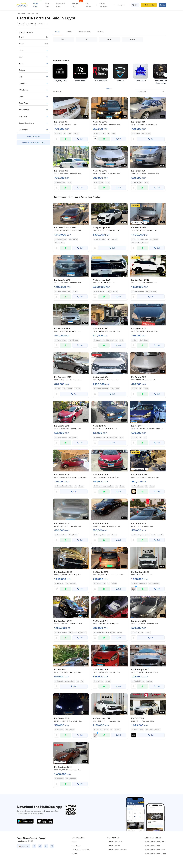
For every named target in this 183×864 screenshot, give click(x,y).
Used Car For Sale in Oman (155, 853)
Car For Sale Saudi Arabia (117, 849)
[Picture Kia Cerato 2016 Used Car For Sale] (71, 460)
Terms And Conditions (81, 849)
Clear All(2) (42, 24)
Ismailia (136, 632)
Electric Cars (77, 5)
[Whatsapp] (65, 139)
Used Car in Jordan (152, 845)
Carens (146, 340)
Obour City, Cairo (139, 535)
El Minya (137, 133)
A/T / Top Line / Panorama (140, 243)
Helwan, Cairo (61, 291)
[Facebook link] (34, 846)
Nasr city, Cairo (100, 133)
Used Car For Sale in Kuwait (155, 841)
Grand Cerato (73, 239)
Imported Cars (60, 5)
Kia (64, 133)
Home (74, 841)
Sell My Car (150, 5)
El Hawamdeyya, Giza (141, 239)
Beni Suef (60, 583)
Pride (121, 437)
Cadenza (69, 388)
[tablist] (109, 32)
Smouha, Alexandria (102, 730)
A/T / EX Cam (59, 243)
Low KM (76, 133)
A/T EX (83, 632)
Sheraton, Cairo (100, 583)
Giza (135, 388)
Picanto (75, 340)
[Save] (86, 100)
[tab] (57, 32)
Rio (145, 437)
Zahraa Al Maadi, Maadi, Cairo (104, 486)
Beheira (59, 239)
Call (81, 139)
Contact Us (76, 845)
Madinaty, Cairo (100, 239)
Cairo (97, 182)
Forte (69, 133)
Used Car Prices (33, 136)
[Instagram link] (52, 846)
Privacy (74, 853)
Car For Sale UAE (113, 845)
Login (162, 5)
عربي (136, 4)
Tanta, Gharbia (138, 486)
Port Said (137, 681)
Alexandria (60, 730)
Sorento (74, 291)
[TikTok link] (40, 846)
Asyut (59, 182)
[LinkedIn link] (46, 846)
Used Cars (35, 5)
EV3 (151, 730)
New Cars (47, 5)
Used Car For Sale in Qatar (155, 849)
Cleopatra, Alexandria (102, 388)
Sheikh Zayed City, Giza (64, 486)
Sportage (114, 239)
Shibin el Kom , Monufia (103, 632)
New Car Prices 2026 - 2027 (33, 142)
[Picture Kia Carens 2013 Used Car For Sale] (148, 314)
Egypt (24, 846)
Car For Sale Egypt (114, 841)
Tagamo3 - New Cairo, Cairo (104, 340)
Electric (157, 730)
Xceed (156, 239)
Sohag (59, 133)
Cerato (121, 340)
